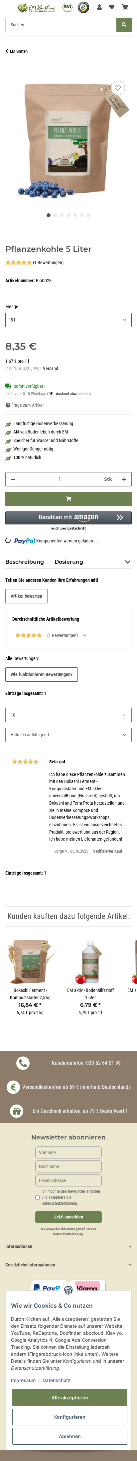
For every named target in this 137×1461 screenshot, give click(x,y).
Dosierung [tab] (69, 562)
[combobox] (68, 320)
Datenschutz (56, 1380)
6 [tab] (82, 215)
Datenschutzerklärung (68, 1234)
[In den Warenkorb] (10, 71)
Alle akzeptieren (70, 1397)
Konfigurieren (69, 1417)
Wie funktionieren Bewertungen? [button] (41, 674)
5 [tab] (75, 215)
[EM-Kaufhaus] (36, 7)
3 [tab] (62, 215)
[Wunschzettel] (111, 7)
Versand (50, 368)
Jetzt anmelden (68, 1217)
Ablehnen (70, 1436)
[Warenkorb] (125, 7)
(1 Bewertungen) (48, 263)
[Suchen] (124, 25)
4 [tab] (68, 215)
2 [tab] (55, 215)
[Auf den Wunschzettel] (117, 88)
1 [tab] (49, 215)
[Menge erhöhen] (124, 479)
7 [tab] (88, 215)
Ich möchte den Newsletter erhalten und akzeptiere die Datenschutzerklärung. (71, 1197)
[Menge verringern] (13, 479)
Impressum (23, 1380)
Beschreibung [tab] (24, 562)
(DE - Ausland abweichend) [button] (69, 393)
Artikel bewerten (26, 596)
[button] (99, 7)
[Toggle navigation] (8, 4)
